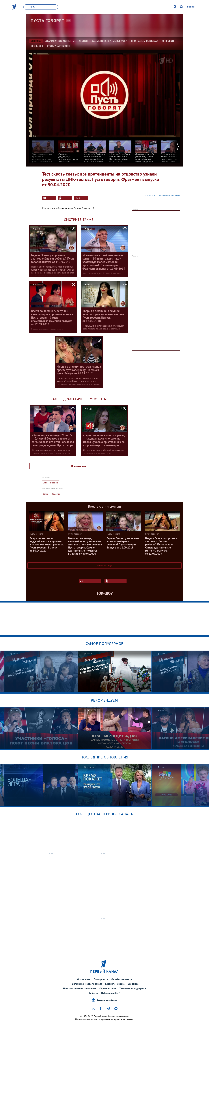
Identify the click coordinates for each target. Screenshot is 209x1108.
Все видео (133, 983)
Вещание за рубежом (107, 1000)
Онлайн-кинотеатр (121, 979)
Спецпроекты (101, 979)
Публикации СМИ (110, 992)
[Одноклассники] (65, 198)
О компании (84, 979)
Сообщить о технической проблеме (163, 195)
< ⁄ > (77, 198)
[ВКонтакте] (49, 198)
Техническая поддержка (132, 988)
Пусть (47, 20)
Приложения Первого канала (86, 983)
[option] (43, 153)
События (93, 992)
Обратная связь (107, 988)
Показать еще (78, 466)
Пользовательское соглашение (79, 988)
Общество (56, 494)
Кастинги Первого (115, 983)
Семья (45, 494)
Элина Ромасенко (50, 482)
